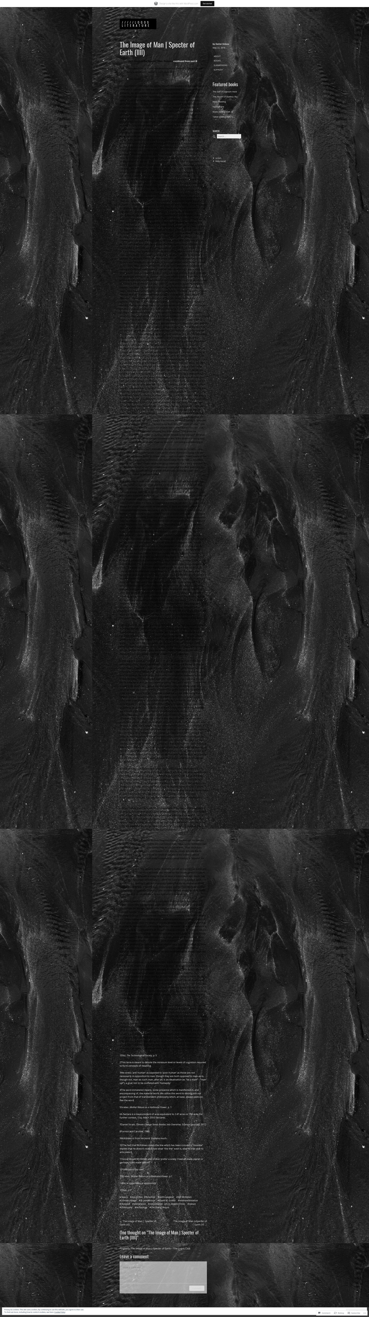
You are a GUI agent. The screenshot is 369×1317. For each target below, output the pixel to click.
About (217, 56)
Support (218, 69)
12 (121, 1169)
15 (121, 1190)
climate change (129, 1200)
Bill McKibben (185, 1197)
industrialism (156, 1203)
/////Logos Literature (136, 24)
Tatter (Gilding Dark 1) (223, 116)
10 (121, 1145)
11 (121, 1159)
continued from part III (185, 61)
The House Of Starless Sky (225, 96)
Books (217, 60)
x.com (218, 158)
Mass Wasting (219, 101)
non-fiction (137, 1197)
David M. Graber (167, 1200)
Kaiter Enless (222, 44)
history (124, 1197)
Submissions (220, 65)
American (150, 1197)
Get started (207, 3)
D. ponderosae (148, 1200)
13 (121, 1176)
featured (125, 1203)
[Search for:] (227, 136)
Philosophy (126, 1207)
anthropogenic (166, 1197)
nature (192, 1203)
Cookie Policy (59, 1312)
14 (121, 1183)
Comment (196, 1288)
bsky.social (221, 161)
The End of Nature (160, 1207)
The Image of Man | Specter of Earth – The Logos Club (160, 1248)
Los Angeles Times (176, 1203)
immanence (140, 1203)
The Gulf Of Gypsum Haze (225, 91)
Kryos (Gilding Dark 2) (223, 111)
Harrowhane (218, 106)
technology (141, 1207)
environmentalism (189, 1200)
